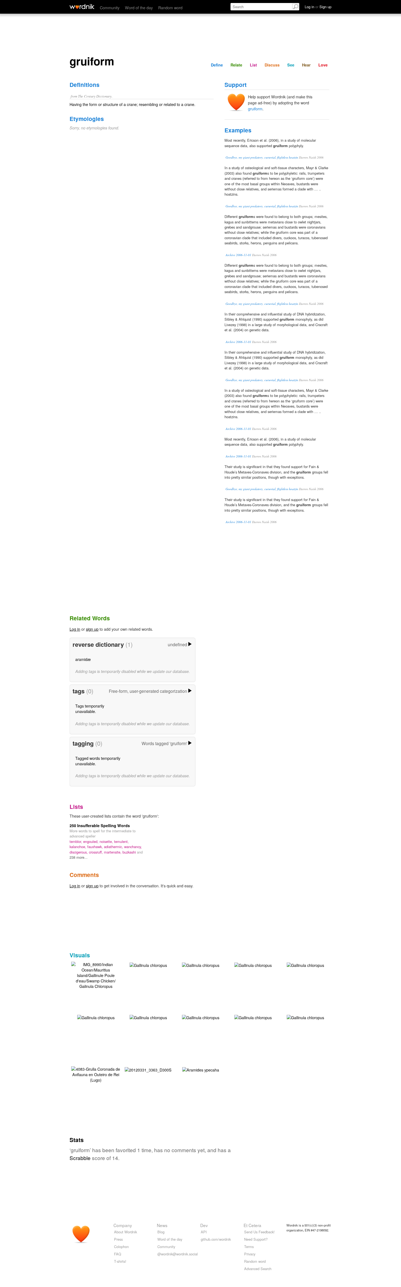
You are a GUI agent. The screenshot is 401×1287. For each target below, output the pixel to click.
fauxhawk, (95, 846)
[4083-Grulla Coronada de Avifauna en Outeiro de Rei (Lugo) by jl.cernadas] (95, 1074)
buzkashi (129, 852)
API (204, 1231)
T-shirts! (120, 1261)
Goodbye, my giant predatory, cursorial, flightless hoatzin (262, 157)
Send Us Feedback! (259, 1231)
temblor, (76, 841)
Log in (75, 629)
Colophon (121, 1246)
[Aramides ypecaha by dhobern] (200, 1069)
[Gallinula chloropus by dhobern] (148, 964)
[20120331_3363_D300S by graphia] (148, 1069)
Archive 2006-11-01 (238, 255)
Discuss (272, 65)
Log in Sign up (318, 6)
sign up (92, 629)
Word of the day (139, 7)
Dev (204, 1225)
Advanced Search (257, 1268)
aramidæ (83, 659)
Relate (236, 65)
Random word (170, 7)
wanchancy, (133, 846)
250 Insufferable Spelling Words (100, 825)
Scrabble (80, 1157)
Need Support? (256, 1239)
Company (122, 1225)
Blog (160, 1231)
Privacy (249, 1253)
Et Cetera (252, 1225)
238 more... (79, 857)
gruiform (255, 108)
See (290, 65)
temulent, (121, 841)
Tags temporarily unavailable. (89, 708)
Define (217, 65)
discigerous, (79, 852)
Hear (306, 65)
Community (109, 7)
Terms (249, 1246)
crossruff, (96, 852)
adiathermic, (114, 846)
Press (118, 1239)
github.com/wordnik (216, 1239)
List (253, 65)
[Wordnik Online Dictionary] (82, 6)
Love (323, 65)
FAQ (117, 1253)
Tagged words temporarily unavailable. (97, 760)
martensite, (113, 852)
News (162, 1225)
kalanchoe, (78, 846)
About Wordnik (125, 1231)
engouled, (91, 841)
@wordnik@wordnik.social (177, 1253)
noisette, (107, 841)
